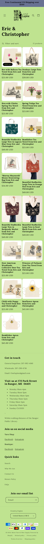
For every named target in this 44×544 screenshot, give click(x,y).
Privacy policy (31, 535)
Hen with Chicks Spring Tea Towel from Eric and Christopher (10, 106)
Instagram (19, 439)
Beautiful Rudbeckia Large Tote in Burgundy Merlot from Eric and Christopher (11, 229)
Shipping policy (30, 539)
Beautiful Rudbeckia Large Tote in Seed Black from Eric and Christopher (32, 228)
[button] (4, 15)
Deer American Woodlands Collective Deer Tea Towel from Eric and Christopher (11, 267)
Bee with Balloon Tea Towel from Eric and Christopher (12, 71)
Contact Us (9, 474)
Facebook (9, 439)
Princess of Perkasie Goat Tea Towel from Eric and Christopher (32, 266)
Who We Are (10, 469)
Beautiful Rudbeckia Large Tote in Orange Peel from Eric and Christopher (32, 185)
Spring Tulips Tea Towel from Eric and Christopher (32, 105)
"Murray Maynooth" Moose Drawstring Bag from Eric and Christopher (11, 179)
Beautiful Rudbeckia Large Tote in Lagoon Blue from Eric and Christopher (12, 142)
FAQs (7, 484)
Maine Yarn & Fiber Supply (21, 532)
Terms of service (16, 539)
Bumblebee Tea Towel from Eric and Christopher (32, 141)
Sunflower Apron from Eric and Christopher (30, 303)
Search (7, 463)
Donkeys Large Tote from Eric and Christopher (31, 71)
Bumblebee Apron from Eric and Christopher (10, 337)
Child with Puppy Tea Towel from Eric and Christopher (11, 303)
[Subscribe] (35, 500)
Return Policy (10, 479)
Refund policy (19, 535)
